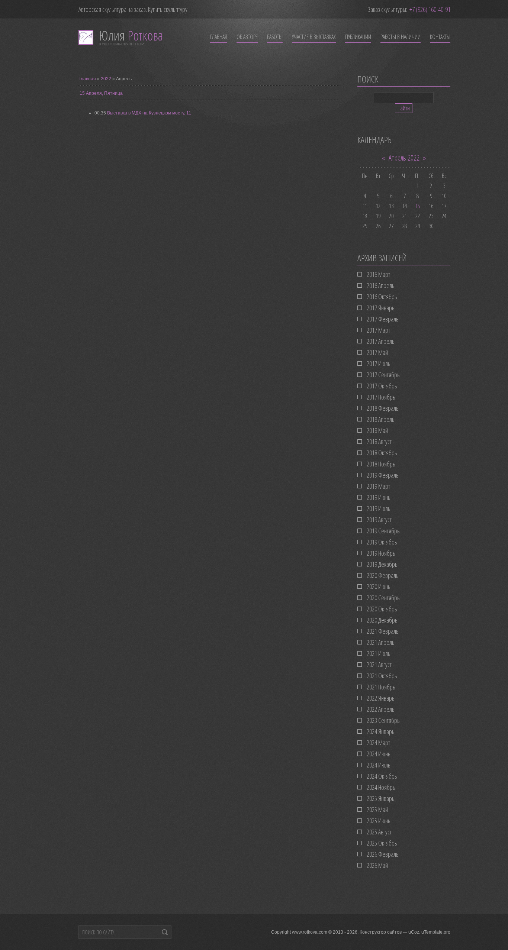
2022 (106, 78)
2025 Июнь (378, 820)
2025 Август (379, 831)
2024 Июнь (378, 753)
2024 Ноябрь (381, 787)
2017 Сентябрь (383, 374)
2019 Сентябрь (383, 530)
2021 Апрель (381, 642)
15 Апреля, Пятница (101, 93)
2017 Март (378, 330)
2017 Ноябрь (381, 396)
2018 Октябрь (382, 452)
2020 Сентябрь (383, 597)
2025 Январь (381, 798)
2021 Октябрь (382, 675)
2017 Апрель (381, 341)
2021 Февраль (383, 631)
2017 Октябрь (382, 385)
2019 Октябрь (382, 541)
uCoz (413, 932)
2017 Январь (381, 307)
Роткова (131, 35)
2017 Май (377, 352)
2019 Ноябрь (381, 553)
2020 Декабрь (382, 619)
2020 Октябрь (382, 608)
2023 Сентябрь (383, 720)
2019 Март (378, 486)
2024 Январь (381, 731)
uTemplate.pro (435, 932)
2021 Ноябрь (381, 686)
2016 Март (378, 274)
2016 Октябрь (382, 296)
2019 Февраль (383, 475)
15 (417, 206)
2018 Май (377, 430)
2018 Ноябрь (381, 463)
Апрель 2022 (404, 158)
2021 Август (379, 664)
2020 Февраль (383, 575)
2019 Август (379, 519)
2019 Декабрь (382, 564)
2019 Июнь (378, 497)
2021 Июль (378, 653)
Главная (87, 78)
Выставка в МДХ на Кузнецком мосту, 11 (149, 113)
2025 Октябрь (382, 842)
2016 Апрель (381, 285)
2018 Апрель (381, 419)
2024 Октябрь (382, 776)
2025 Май (377, 809)
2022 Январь (381, 698)
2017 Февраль (383, 318)
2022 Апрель (381, 709)
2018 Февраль (383, 408)
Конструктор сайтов (381, 932)
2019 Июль (378, 508)
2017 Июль (378, 363)
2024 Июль (378, 764)
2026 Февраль (383, 854)
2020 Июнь (378, 586)
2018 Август (379, 441)
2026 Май (377, 865)
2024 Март (378, 742)
